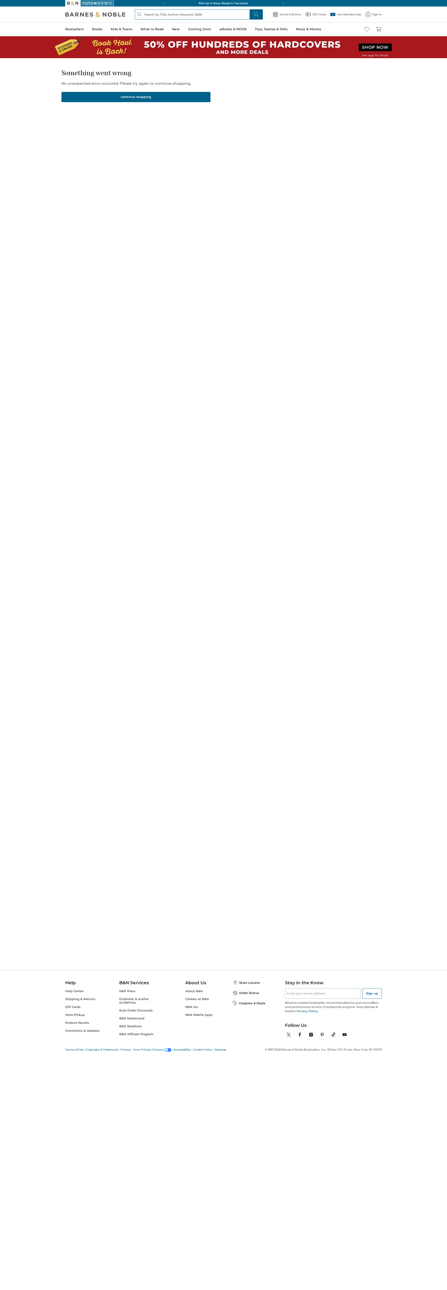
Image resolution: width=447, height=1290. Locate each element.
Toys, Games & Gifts (271, 29)
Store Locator (249, 982)
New (176, 29)
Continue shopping (136, 97)
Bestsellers (74, 29)
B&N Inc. (192, 1007)
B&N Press (127, 991)
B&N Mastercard (131, 1018)
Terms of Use (74, 1049)
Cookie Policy (202, 1049)
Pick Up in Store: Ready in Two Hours (223, 3)
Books (97, 29)
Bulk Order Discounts (136, 1010)
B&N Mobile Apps (199, 1015)
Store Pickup (75, 1015)
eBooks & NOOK (233, 29)
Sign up (372, 993)
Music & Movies (308, 29)
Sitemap (220, 1049)
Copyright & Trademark (102, 1049)
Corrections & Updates (82, 1030)
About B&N (194, 991)
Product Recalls (77, 1023)
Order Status (249, 993)
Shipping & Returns (80, 999)
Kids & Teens (121, 29)
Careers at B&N (197, 999)
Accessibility (182, 1049)
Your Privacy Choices (148, 1049)
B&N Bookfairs (130, 1026)
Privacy (126, 1049)
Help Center (74, 991)
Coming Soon (199, 29)
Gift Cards (73, 1007)
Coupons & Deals (252, 1003)
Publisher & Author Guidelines (134, 1000)
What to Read (152, 29)
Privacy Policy (307, 1011)
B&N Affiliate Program (136, 1034)
